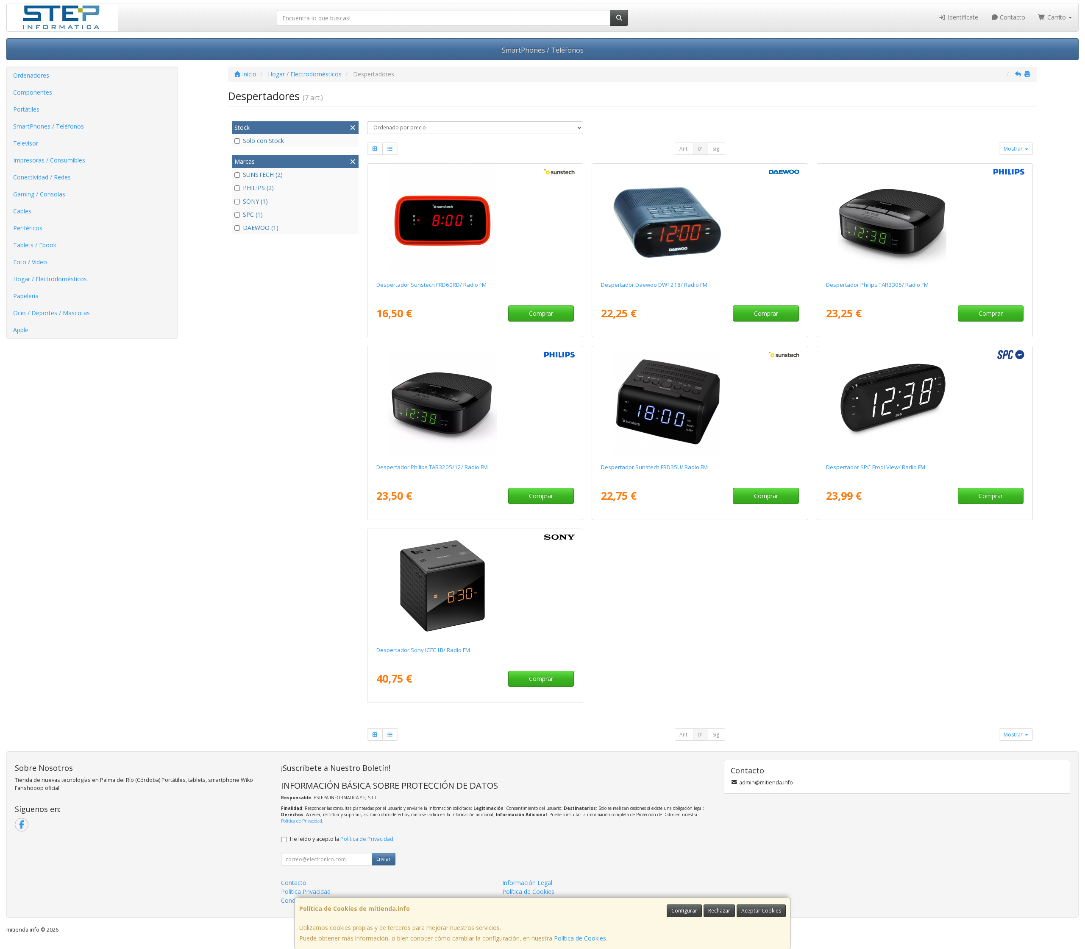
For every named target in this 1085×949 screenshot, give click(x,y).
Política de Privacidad (301, 821)
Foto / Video (30, 262)
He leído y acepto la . (342, 839)
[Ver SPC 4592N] (925, 403)
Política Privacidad (306, 891)
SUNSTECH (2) (263, 175)
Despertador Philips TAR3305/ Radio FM (877, 284)
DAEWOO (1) (260, 228)
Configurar (684, 910)
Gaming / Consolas (39, 194)
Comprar (541, 313)
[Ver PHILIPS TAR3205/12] (475, 403)
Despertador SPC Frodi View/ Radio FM (875, 467)
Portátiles (26, 109)
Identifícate (962, 17)
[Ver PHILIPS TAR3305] (925, 220)
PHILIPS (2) (258, 188)
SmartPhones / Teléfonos (543, 50)
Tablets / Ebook (34, 245)
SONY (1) (255, 201)
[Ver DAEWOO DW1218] (700, 220)
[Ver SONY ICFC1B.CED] (475, 586)
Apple (20, 330)
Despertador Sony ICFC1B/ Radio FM (423, 650)
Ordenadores (31, 75)
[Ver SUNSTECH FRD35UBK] (700, 403)
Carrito (1057, 17)
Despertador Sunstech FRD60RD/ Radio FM (431, 284)
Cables (22, 211)
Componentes (32, 92)
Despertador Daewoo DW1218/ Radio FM (654, 284)
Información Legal (527, 883)
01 (701, 148)
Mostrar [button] (1014, 148)
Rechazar (719, 910)
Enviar (383, 858)
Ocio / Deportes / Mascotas (51, 313)
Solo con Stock (263, 141)
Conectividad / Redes (42, 177)
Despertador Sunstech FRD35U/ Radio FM (654, 467)
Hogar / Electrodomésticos (50, 279)
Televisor (25, 143)
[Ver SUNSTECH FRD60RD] (475, 220)
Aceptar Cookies (761, 910)
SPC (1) (253, 214)
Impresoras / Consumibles (49, 160)
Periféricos (27, 228)
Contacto (1011, 17)
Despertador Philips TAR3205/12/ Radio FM (432, 467)
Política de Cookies (580, 938)
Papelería (26, 296)
